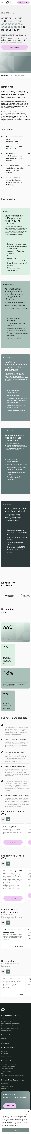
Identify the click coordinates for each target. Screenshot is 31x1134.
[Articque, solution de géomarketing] (15, 940)
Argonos (3, 1041)
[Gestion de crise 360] (15, 988)
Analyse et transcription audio (9, 1064)
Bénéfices (4, 75)
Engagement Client (7, 12)
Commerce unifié (6, 1031)
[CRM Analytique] (15, 837)
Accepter (15, 1130)
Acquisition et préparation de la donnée (12, 1076)
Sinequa (3, 1039)
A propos (4, 1051)
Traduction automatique (8, 1026)
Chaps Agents (5, 1043)
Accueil (3, 11)
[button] (28, 1111)
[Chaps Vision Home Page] (9, 2)
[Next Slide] (8, 819)
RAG (2, 1073)
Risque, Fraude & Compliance (9, 1028)
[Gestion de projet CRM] (15, 887)
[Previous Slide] (3, 819)
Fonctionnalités (14, 75)
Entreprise (23, 11)
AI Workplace (5, 1019)
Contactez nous (9, 1106)
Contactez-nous (14, 47)
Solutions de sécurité (7, 1086)
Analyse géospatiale (7, 1069)
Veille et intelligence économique (10, 1024)
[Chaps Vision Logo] (15, 1009)
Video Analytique (6, 1071)
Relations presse (6, 1056)
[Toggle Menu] (3, 2)
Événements (5, 1054)
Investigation (5, 1084)
